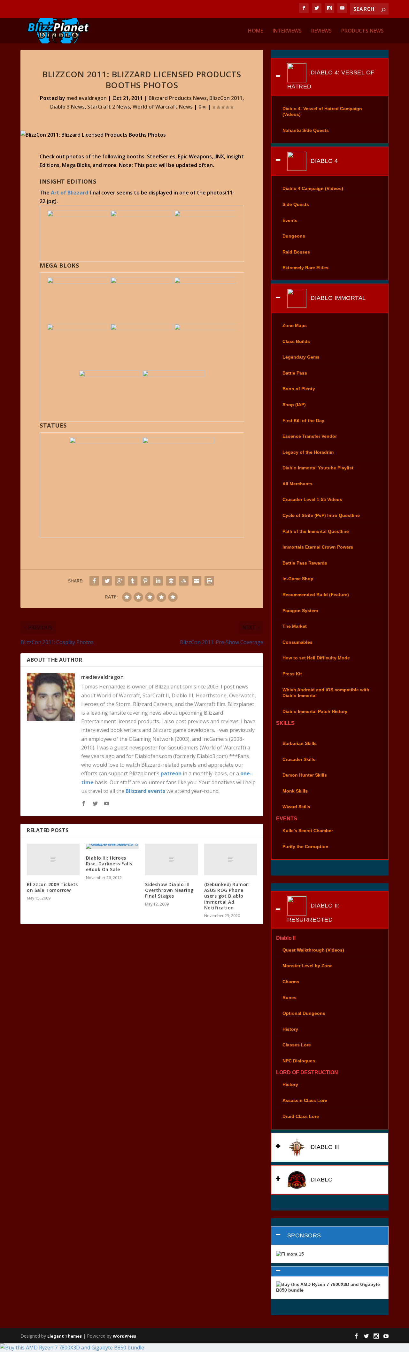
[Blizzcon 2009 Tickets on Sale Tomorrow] (53, 859)
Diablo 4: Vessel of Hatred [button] (330, 79)
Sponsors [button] (304, 1235)
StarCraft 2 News (108, 106)
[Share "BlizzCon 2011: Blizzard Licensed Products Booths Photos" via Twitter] (107, 580)
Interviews (287, 31)
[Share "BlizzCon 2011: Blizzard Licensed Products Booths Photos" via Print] (209, 580)
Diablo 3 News (67, 106)
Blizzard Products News (178, 98)
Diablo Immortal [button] (337, 298)
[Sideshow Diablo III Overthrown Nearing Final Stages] (171, 859)
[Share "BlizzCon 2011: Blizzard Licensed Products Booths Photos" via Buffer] (171, 580)
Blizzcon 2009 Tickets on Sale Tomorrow (52, 887)
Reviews (321, 31)
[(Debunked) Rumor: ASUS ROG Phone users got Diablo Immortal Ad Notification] (230, 859)
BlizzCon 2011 (226, 98)
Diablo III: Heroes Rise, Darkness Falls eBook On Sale (109, 863)
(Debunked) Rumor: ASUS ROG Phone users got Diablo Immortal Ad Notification (227, 896)
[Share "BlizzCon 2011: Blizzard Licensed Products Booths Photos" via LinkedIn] (158, 580)
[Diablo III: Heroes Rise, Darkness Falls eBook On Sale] (112, 846)
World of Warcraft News (163, 106)
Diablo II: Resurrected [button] (313, 912)
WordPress (124, 1336)
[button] (329, 1271)
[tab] (329, 77)
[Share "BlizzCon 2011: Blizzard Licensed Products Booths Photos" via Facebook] (94, 580)
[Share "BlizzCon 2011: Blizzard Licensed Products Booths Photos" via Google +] (119, 580)
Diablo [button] (321, 1179)
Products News (362, 31)
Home (255, 31)
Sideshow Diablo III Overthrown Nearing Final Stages (169, 890)
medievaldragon (86, 98)
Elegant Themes (64, 1336)
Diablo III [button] (324, 1146)
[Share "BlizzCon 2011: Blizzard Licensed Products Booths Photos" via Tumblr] (132, 580)
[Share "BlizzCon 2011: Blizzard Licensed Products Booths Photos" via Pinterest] (145, 580)
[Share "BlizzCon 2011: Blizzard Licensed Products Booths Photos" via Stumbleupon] (183, 580)
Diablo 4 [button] (323, 161)
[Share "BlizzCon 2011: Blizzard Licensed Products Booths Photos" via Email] (196, 580)
